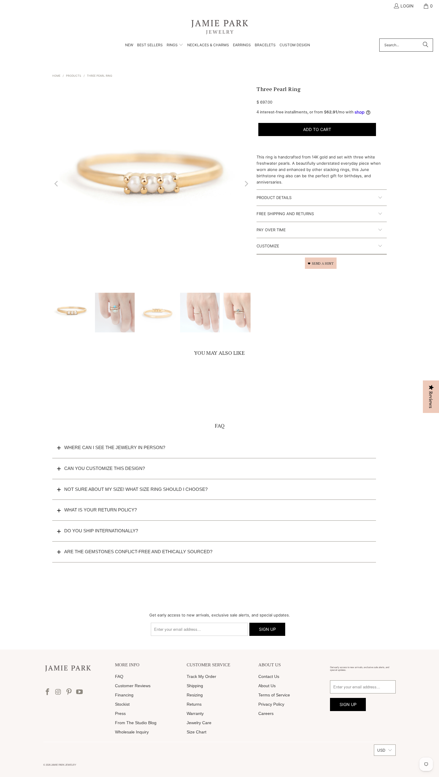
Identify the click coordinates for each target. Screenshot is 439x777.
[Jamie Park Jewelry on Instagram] (58, 692)
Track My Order (201, 676)
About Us (267, 685)
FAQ (119, 676)
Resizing (195, 695)
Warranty (195, 713)
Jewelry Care (199, 722)
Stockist (122, 704)
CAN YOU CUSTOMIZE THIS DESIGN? (104, 468)
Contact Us (268, 676)
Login (407, 5)
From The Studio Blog (135, 722)
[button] (175, 45)
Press (120, 713)
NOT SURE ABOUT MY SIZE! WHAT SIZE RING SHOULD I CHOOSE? (136, 489)
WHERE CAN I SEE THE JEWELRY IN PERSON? (114, 447)
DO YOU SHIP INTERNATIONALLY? (101, 530)
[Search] (425, 45)
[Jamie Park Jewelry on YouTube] (79, 692)
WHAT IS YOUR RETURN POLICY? (100, 509)
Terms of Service (274, 695)
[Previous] (57, 184)
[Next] (246, 184)
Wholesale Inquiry (132, 732)
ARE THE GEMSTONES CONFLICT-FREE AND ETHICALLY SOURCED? (138, 551)
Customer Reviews (133, 685)
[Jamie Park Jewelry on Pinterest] (69, 692)
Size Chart (196, 732)
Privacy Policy (271, 704)
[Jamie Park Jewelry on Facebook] (47, 692)
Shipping (195, 685)
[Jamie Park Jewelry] (219, 26)
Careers (266, 713)
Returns (194, 704)
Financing (124, 695)
